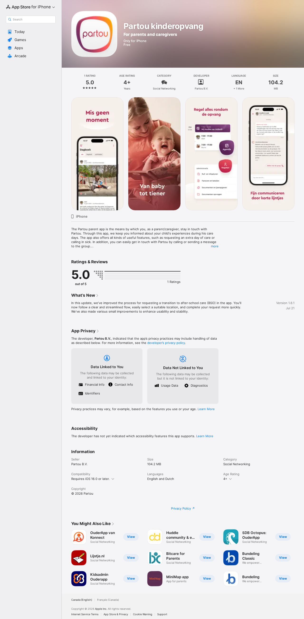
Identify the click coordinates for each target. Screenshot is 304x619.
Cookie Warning (142, 614)
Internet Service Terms (85, 614)
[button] (30, 31)
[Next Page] (299, 153)
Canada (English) (81, 600)
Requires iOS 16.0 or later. (90, 479)
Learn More (206, 409)
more (214, 246)
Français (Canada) (108, 600)
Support (162, 614)
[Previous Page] (66, 153)
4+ (225, 479)
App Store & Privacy (116, 614)
